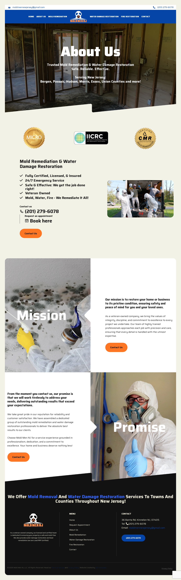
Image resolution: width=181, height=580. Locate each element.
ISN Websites (101, 567)
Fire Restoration (130, 16)
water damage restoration (96, 496)
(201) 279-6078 (137, 524)
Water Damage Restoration (104, 16)
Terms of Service (58, 567)
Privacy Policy (73, 567)
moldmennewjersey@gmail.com (147, 528)
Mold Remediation (57, 16)
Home (31, 16)
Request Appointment (79, 524)
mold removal (42, 496)
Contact (145, 16)
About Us (41, 16)
